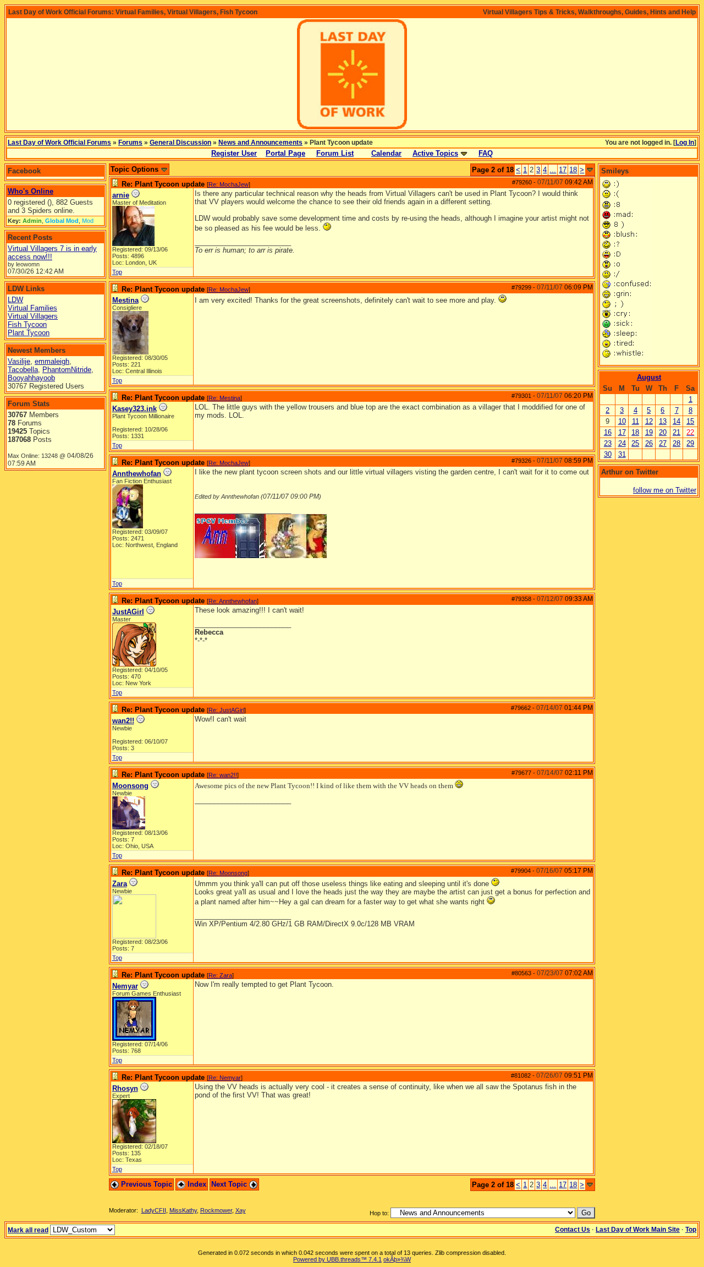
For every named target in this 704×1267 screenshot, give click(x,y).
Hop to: (379, 1213)
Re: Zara (220, 975)
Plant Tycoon (29, 333)
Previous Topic (145, 1184)
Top (117, 272)
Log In (684, 142)
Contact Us (572, 1229)
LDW (15, 300)
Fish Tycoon (27, 324)
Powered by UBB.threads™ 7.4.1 (337, 1259)
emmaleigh (52, 361)
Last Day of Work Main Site (638, 1229)
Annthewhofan (136, 473)
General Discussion (180, 142)
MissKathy (183, 1210)
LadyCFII (153, 1210)
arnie (120, 195)
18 (573, 170)
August (649, 377)
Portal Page (285, 153)
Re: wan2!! (222, 775)
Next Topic (230, 1184)
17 (562, 170)
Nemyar (125, 986)
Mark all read (28, 1230)
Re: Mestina (224, 398)
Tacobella (23, 369)
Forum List (335, 153)
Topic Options (136, 169)
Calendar (386, 153)
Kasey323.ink (134, 409)
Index (195, 1184)
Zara (119, 884)
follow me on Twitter (664, 490)
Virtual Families (32, 308)
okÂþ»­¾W (397, 1259)
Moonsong (130, 786)
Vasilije (19, 361)
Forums (130, 142)
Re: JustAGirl (226, 710)
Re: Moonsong (228, 873)
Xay (240, 1210)
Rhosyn (125, 1088)
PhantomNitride (66, 369)
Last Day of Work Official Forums (59, 142)
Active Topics (435, 153)
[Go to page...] (590, 170)
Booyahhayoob (31, 378)
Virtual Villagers (33, 316)
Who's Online (30, 191)
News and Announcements (260, 142)
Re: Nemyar (224, 1077)
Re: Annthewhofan (232, 601)
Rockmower (216, 1210)
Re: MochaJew (228, 184)
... (552, 170)
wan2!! (123, 721)
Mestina (125, 300)
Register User (234, 153)
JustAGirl (128, 612)
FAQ (486, 153)
